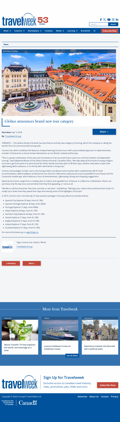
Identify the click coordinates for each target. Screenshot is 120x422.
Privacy (114, 396)
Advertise (82, 396)
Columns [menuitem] (18, 30)
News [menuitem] (6, 30)
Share (103, 131)
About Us (94, 396)
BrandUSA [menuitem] (85, 30)
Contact (105, 396)
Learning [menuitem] (71, 30)
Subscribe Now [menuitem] (110, 31)
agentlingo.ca (32, 232)
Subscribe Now (107, 385)
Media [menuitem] (59, 30)
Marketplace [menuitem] (33, 30)
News (6, 44)
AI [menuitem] (94, 30)
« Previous (11, 263)
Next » (32, 263)
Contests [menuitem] (49, 30)
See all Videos (72, 355)
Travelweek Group (13, 136)
